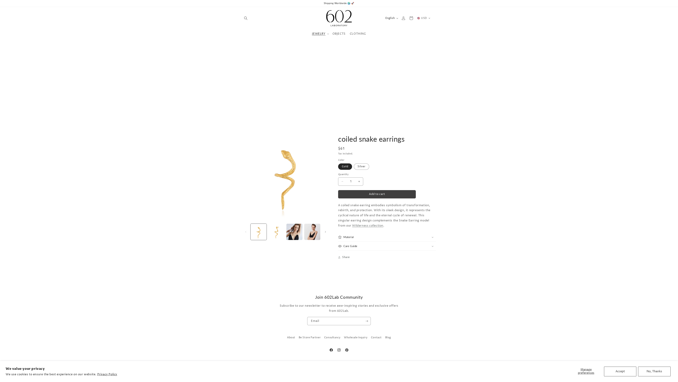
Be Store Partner (310, 337)
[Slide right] (325, 232)
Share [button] (346, 257)
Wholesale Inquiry (355, 337)
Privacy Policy (107, 374)
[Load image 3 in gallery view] (294, 232)
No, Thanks (654, 371)
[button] (246, 18)
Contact (376, 337)
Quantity (343, 174)
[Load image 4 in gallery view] (312, 232)
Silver (361, 166)
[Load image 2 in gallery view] (276, 232)
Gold (345, 166)
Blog (388, 337)
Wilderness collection (367, 226)
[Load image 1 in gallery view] (259, 232)
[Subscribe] (367, 321)
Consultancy (332, 337)
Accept (620, 371)
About (291, 337)
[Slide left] (246, 232)
